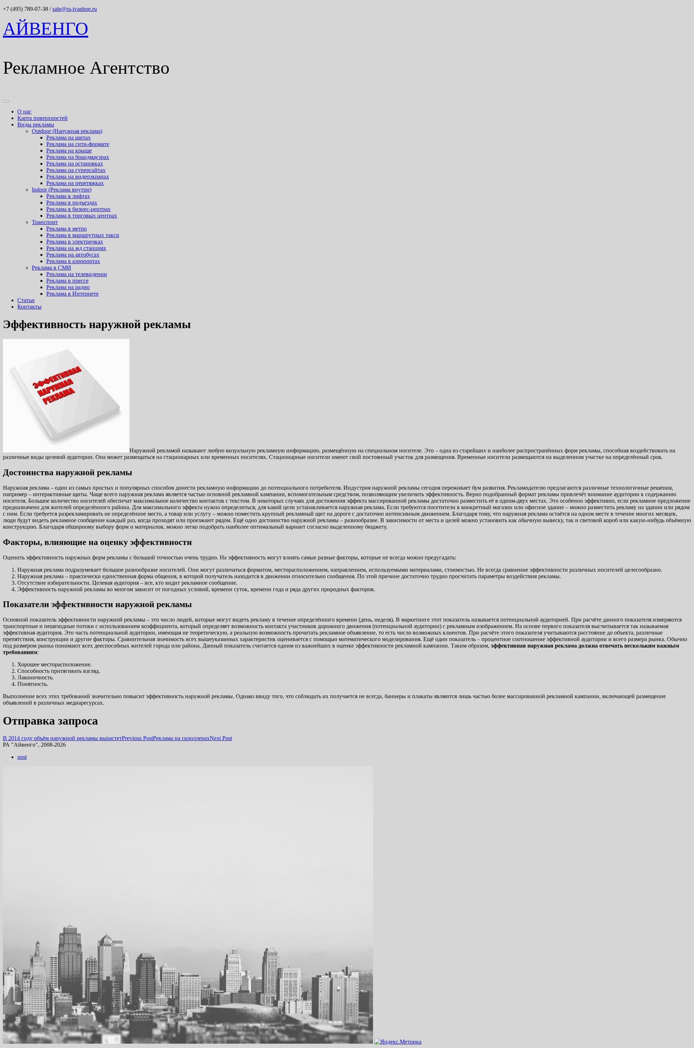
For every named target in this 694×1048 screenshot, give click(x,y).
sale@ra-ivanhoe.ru (74, 9)
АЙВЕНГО (45, 28)
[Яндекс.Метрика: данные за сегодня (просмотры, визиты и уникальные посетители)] (397, 1042)
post (22, 757)
